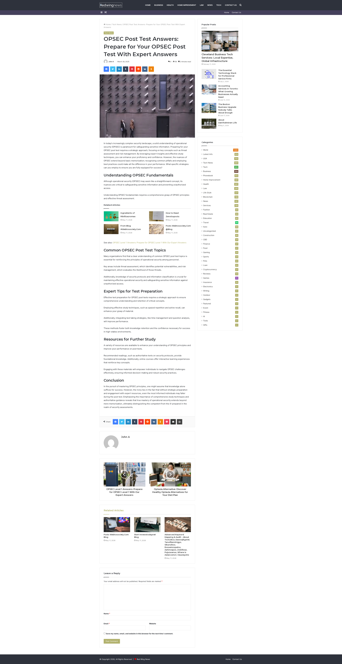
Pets (205, 261)
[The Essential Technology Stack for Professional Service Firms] (209, 74)
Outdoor (206, 295)
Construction (208, 235)
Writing (206, 291)
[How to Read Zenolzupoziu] (156, 216)
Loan (205, 265)
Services (207, 205)
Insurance (207, 282)
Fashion (206, 210)
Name (107, 614)
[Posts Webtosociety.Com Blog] (117, 524)
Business (158, 5)
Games (206, 278)
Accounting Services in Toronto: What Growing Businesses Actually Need (228, 91)
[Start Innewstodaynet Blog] (147, 524)
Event (205, 308)
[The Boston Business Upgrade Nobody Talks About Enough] (209, 108)
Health (170, 5)
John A (111, 62)
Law (202, 5)
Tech (218, 5)
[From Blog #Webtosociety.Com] (111, 229)
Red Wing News (143, 659)
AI (204, 316)
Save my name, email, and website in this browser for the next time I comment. (139, 634)
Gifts (205, 325)
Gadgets (206, 299)
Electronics (208, 286)
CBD (205, 239)
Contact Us (231, 5)
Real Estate (208, 214)
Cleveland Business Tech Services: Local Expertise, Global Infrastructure (217, 58)
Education (207, 218)
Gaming (206, 252)
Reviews (206, 274)
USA (205, 158)
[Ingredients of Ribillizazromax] (111, 216)
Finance (206, 244)
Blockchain (208, 197)
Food (205, 248)
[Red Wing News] (111, 5)
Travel (206, 222)
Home (148, 5)
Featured (207, 304)
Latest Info (208, 154)
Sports (206, 257)
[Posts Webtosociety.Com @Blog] (156, 229)
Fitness (206, 312)
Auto (205, 227)
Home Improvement (186, 5)
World (205, 150)
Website (152, 624)
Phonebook (208, 175)
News (210, 5)
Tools (205, 321)
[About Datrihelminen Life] (209, 124)
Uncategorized (209, 231)
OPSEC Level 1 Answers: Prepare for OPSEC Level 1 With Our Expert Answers (149, 242)
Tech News (117, 24)
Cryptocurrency (210, 269)
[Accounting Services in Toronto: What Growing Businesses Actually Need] (209, 90)
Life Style (207, 193)
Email (107, 624)
